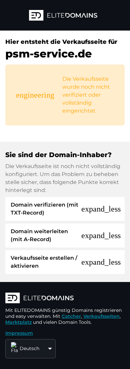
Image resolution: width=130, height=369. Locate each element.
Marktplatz (18, 322)
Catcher (71, 316)
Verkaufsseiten (101, 316)
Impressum (19, 333)
